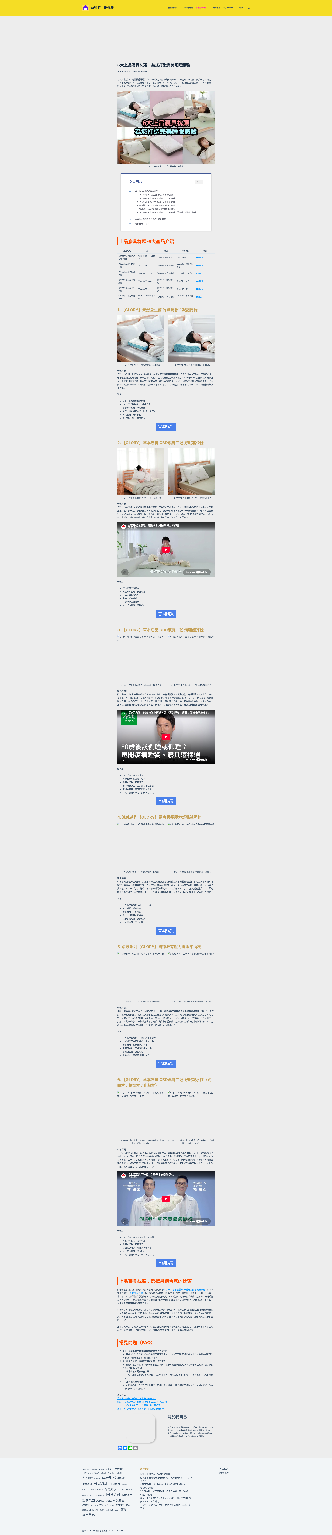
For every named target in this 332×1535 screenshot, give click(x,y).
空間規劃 (88, 1500)
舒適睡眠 (86, 1505)
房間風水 (121, 1489)
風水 (128, 1505)
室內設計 (87, 1477)
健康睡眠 (119, 1469)
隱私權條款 (224, 1472)
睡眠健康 (101, 1495)
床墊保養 (115, 1484)
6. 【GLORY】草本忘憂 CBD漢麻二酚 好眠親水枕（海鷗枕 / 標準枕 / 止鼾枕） (168, 212)
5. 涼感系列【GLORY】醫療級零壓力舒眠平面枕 (156, 208)
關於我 (241, 8)
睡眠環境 (127, 1495)
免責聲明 (224, 1469)
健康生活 (109, 1469)
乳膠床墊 (85, 1469)
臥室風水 (121, 1500)
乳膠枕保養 (94, 1470)
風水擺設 (120, 1509)
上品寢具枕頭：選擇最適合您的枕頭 (150, 218)
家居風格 (97, 1478)
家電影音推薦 (188, 8)
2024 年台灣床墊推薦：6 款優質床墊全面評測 (138, 1405)
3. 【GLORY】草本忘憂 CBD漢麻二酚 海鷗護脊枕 (156, 201)
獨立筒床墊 (93, 1495)
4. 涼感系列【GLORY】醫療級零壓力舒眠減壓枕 (156, 205)
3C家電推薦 (216, 8)
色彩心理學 (94, 1505)
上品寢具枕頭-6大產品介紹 (146, 190)
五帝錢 (101, 1469)
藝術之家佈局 (173, 8)
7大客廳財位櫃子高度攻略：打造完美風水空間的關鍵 (164, 1491)
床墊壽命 (124, 1484)
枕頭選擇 (85, 1495)
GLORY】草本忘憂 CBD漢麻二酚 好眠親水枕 (184, 1289)
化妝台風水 (86, 1473)
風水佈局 (85, 1510)
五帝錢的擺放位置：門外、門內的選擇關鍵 (160, 1505)
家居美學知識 (228, 8)
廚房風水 (110, 1489)
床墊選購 (93, 1490)
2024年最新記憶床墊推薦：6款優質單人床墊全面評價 (142, 1402)
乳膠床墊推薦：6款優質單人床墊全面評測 (136, 1398)
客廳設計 (111, 1473)
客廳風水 (119, 1473)
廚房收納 (100, 1490)
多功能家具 (95, 1473)
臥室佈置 (100, 1501)
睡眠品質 (112, 1494)
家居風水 (109, 1477)
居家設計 (87, 1484)
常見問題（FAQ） (142, 223)
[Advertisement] (166, 35)
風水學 (102, 1510)
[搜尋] (249, 8)
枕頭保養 (129, 1490)
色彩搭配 (104, 1505)
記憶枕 (112, 1505)
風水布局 (109, 1510)
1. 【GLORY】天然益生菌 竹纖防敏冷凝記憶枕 (155, 194)
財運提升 (120, 1505)
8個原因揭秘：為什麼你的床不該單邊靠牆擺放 (161, 1484)
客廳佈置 (103, 1473)
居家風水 (101, 1483)
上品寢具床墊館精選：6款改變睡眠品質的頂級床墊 (140, 1408)
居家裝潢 (121, 1478)
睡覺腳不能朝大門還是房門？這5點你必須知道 (161, 1477)
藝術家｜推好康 (102, 8)
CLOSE (199, 182)
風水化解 (93, 1509)
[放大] (161, 318)
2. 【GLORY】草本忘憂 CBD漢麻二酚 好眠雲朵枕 (156, 198)
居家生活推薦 (201, 8)
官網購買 (199, 257)
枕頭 (135, 72)
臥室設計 (110, 1500)
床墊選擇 (85, 1490)
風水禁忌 (88, 1514)
